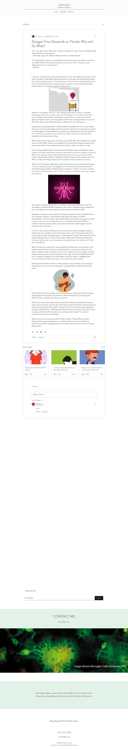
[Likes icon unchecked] (37, 412)
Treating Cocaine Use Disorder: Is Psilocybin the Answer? (64, 368)
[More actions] (95, 36)
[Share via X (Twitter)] (37, 332)
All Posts (26, 24)
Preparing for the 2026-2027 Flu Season (35, 368)
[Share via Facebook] (32, 332)
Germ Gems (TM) (64, 732)
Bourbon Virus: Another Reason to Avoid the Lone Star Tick (92, 368)
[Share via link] (45, 332)
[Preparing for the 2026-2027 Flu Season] (35, 357)
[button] (103, 24)
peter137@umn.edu (64, 622)
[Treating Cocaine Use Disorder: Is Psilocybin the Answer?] (64, 357)
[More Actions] (95, 404)
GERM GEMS (64, 5)
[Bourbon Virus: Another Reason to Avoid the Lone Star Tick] (92, 357)
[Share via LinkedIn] (41, 332)
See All (103, 347)
